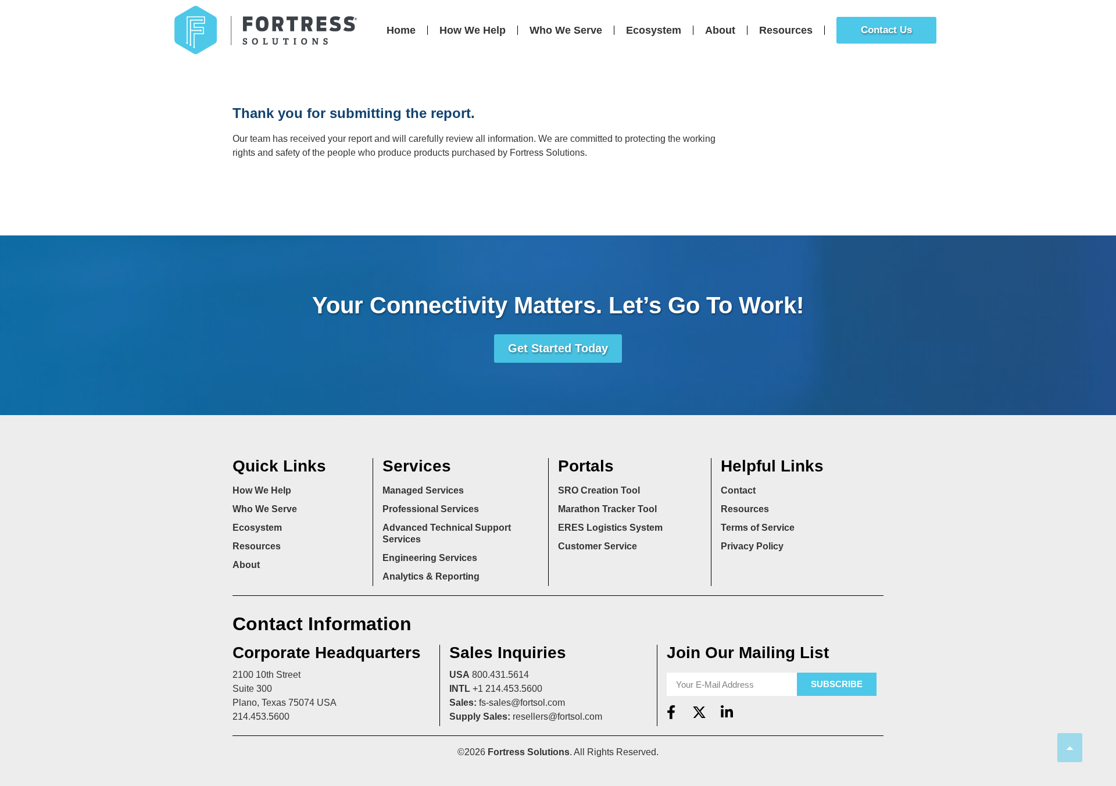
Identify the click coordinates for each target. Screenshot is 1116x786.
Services (416, 466)
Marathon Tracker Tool (607, 509)
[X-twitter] (699, 712)
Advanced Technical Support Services (446, 533)
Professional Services (430, 509)
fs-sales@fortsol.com (522, 703)
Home (401, 30)
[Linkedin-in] (727, 712)
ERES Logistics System (610, 528)
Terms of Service (758, 528)
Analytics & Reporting (431, 576)
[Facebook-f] (671, 712)
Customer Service (597, 546)
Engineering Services (429, 558)
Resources (786, 30)
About (720, 30)
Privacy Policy (752, 546)
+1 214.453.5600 (507, 689)
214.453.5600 (261, 716)
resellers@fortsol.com (557, 716)
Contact (738, 490)
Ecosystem (653, 30)
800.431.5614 (500, 675)
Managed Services (423, 490)
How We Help (472, 30)
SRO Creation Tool (599, 490)
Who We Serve (566, 30)
